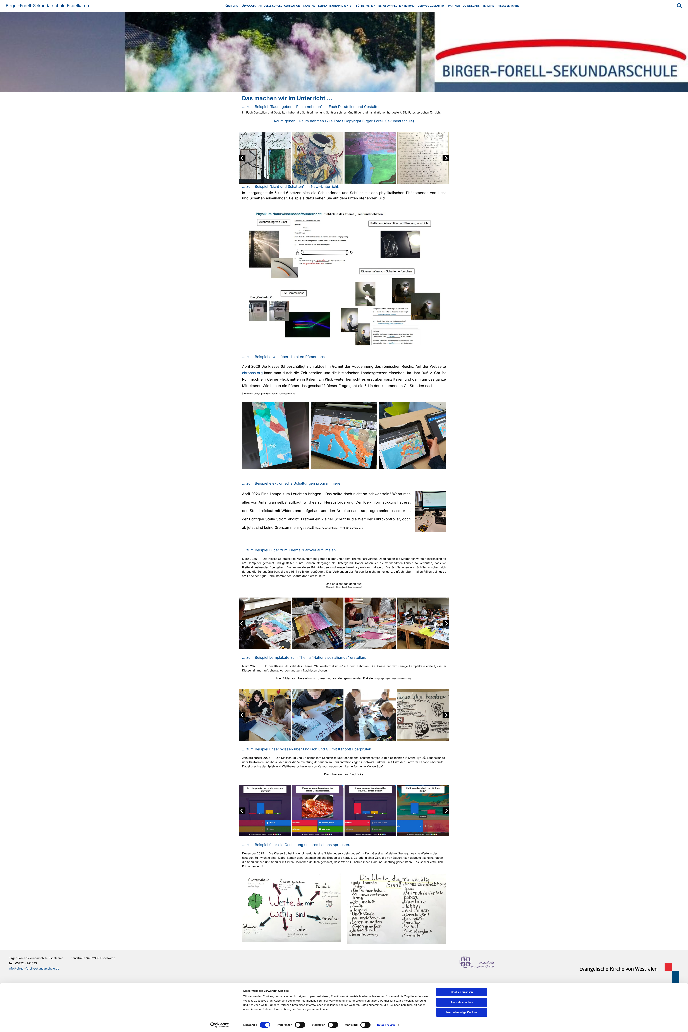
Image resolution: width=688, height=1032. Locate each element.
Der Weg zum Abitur (431, 5)
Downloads (471, 5)
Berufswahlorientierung (396, 5)
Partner (454, 5)
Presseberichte (508, 5)
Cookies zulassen (462, 992)
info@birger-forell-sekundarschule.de (34, 968)
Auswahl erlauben (461, 1002)
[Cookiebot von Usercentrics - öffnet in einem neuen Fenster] (219, 1025)
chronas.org (252, 373)
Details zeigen (386, 1024)
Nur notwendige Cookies (461, 1012)
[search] (679, 6)
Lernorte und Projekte (335, 5)
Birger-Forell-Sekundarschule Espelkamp (47, 5)
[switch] (300, 1025)
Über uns (231, 5)
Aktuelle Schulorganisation (279, 5)
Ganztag (309, 5)
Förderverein (366, 5)
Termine (488, 5)
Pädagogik (248, 5)
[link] (336, 6)
